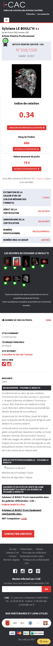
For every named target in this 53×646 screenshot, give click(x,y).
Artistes (39, 549)
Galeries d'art (12, 552)
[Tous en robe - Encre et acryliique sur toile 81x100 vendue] (7, 261)
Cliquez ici (40, 178)
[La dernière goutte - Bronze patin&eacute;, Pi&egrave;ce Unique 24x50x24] (26, 261)
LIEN (24, 518)
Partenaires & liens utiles (32, 556)
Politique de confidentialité (36, 559)
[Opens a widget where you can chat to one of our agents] (44, 642)
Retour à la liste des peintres (26, 149)
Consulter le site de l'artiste (17, 354)
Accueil (12, 549)
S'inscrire (30, 14)
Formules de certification (34, 552)
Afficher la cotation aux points (25, 169)
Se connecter (43, 14)
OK (46, 589)
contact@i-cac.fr (26, 604)
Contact (12, 556)
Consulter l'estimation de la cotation (25, 128)
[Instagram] (9, 364)
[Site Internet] (4, 364)
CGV (26, 563)
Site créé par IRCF (26, 639)
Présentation (26, 549)
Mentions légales (11, 559)
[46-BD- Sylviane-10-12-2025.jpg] (35, 261)
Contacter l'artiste (18, 534)
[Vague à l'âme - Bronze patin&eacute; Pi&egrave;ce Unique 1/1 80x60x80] (16, 278)
